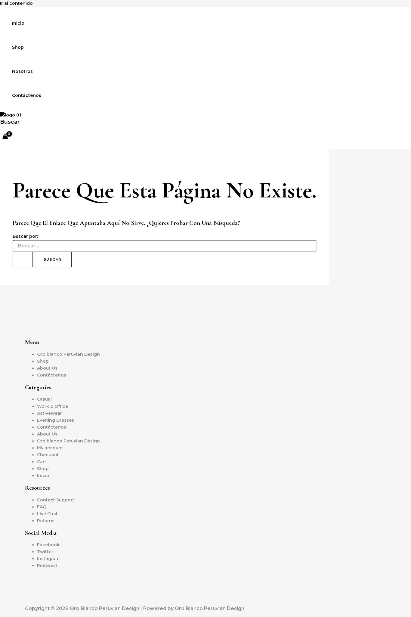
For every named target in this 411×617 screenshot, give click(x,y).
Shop (18, 47)
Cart (41, 461)
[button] (10, 122)
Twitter (45, 551)
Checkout (48, 454)
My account (50, 448)
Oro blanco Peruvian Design (68, 354)
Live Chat (47, 513)
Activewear (49, 413)
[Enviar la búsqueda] (22, 259)
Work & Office (52, 406)
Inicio (18, 23)
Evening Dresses (55, 420)
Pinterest (47, 565)
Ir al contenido (16, 3)
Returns (45, 520)
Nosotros (22, 71)
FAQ (41, 507)
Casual (44, 399)
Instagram (48, 558)
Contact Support (55, 500)
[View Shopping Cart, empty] (5, 137)
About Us (47, 368)
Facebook (48, 544)
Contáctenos (26, 95)
